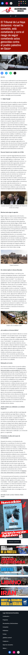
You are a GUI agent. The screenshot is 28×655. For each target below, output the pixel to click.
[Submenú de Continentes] (9, 616)
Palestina (17, 494)
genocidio (3, 494)
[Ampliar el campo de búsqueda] (15, 16)
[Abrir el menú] (10, 16)
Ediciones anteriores (14, 541)
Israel (7, 494)
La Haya (12, 494)
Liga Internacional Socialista (11, 613)
